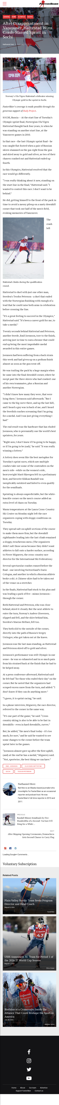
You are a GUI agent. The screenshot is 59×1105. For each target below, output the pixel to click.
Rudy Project (29, 110)
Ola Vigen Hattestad (33, 766)
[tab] (5, 848)
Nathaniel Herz (8, 44)
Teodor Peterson (24, 771)
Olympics (21, 17)
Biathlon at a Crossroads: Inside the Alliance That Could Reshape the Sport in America (29, 1013)
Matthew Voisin (49, 1024)
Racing (30, 17)
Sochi (8, 771)
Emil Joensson (11, 766)
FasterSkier (50, 912)
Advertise (43, 1088)
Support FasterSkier (23, 1091)
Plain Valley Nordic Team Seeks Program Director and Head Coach (29, 902)
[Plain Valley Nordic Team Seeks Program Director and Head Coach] (29, 896)
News (14, 17)
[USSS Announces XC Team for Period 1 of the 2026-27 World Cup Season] (29, 943)
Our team (32, 1088)
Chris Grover (50, 968)
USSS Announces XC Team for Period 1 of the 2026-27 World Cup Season (29, 958)
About (22, 1088)
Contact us (39, 1091)
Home (14, 1088)
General (6, 17)
